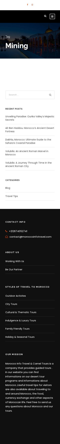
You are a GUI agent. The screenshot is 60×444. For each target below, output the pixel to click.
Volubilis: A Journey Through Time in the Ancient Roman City (28, 164)
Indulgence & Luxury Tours (20, 320)
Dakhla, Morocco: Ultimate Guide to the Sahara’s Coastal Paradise (28, 141)
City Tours (11, 304)
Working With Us (14, 261)
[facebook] (27, 4)
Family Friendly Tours (17, 328)
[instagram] (32, 4)
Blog (7, 188)
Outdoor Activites (15, 296)
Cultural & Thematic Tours (20, 312)
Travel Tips (11, 196)
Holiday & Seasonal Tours (19, 337)
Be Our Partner (13, 269)
